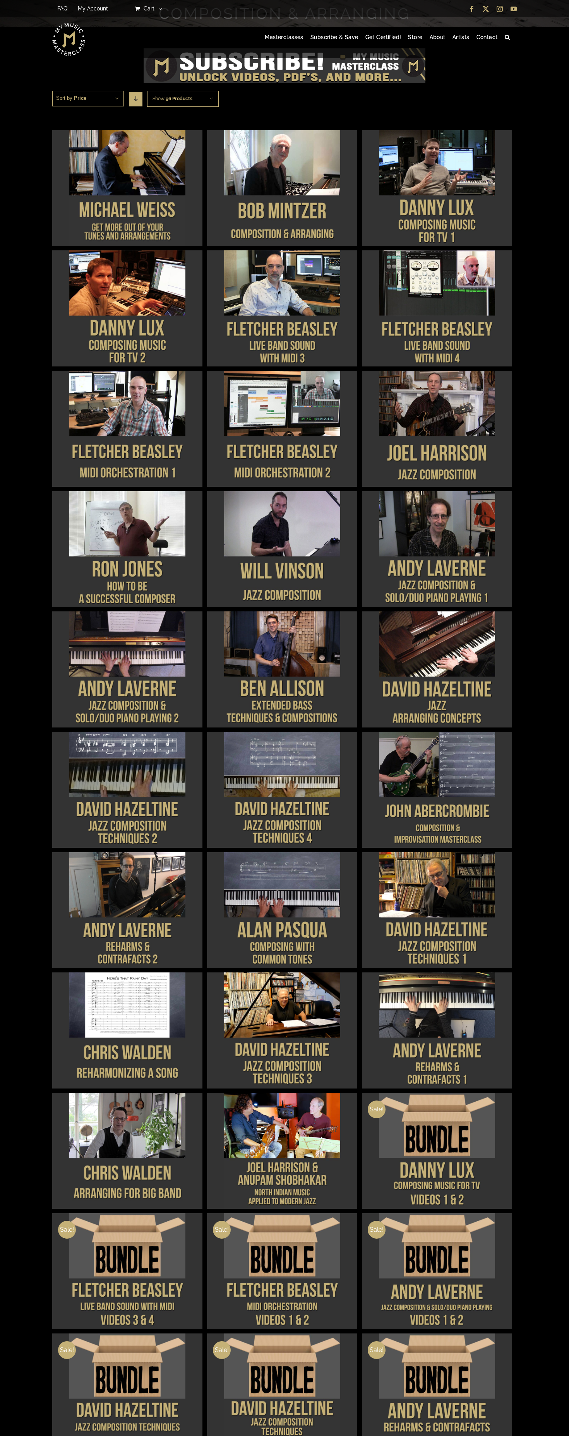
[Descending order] (135, 99)
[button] (507, 37)
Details (127, 189)
